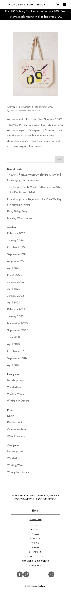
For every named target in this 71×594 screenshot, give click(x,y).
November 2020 (17, 323)
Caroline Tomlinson (18, 110)
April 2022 (13, 289)
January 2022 (15, 295)
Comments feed (17, 429)
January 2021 (15, 316)
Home (35, 525)
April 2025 (13, 268)
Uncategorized (15, 380)
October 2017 (15, 351)
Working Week (15, 394)
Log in (10, 415)
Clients (35, 539)
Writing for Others (18, 400)
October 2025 (16, 247)
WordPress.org (16, 436)
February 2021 (16, 309)
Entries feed (14, 422)
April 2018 (13, 344)
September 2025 (17, 254)
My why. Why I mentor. (20, 218)
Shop (35, 548)
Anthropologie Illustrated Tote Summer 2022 (30, 107)
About (35, 530)
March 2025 (14, 275)
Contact (35, 566)
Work (35, 543)
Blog (35, 534)
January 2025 (15, 282)
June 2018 (13, 337)
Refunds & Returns (36, 561)
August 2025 (15, 261)
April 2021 (13, 302)
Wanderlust (14, 387)
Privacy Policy (35, 557)
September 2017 (17, 358)
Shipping (35, 552)
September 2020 (18, 330)
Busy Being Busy (17, 211)
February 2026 (16, 233)
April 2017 (13, 365)
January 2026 (15, 240)
